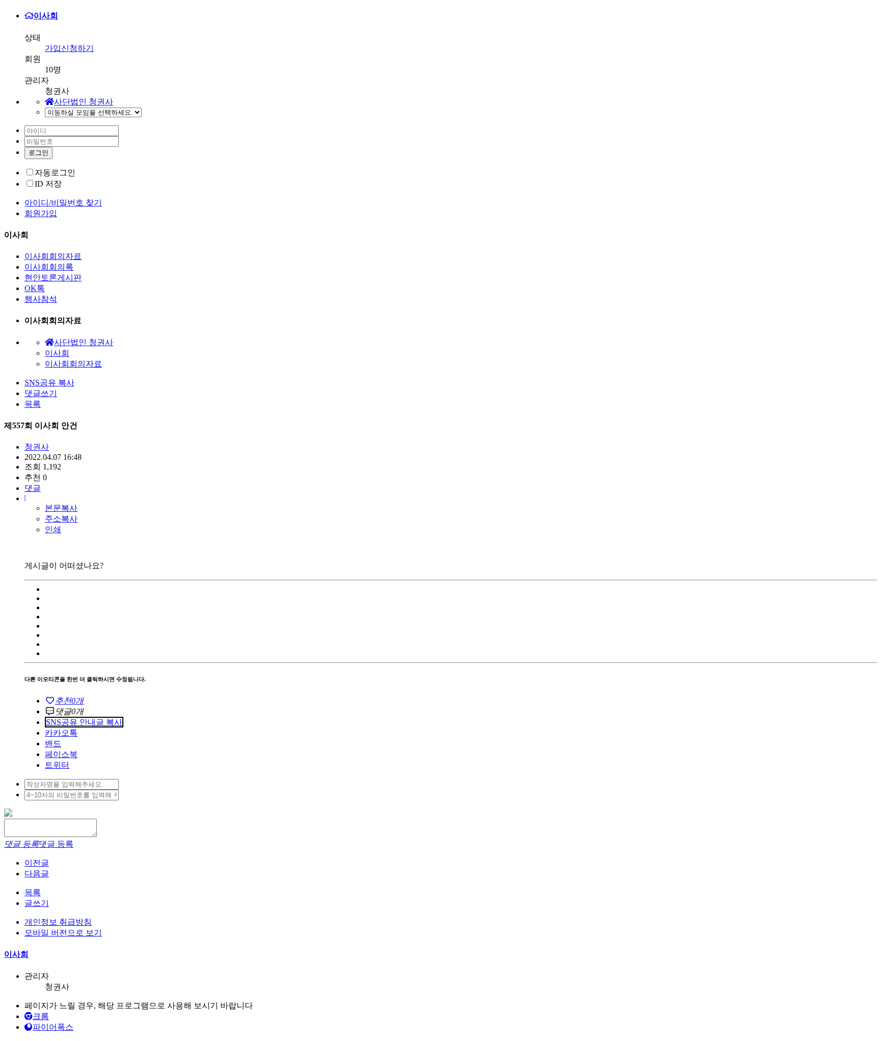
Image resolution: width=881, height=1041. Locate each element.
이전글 (36, 862)
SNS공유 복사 (49, 382)
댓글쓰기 (40, 393)
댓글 (32, 488)
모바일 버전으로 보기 (63, 932)
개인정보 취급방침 (58, 922)
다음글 (36, 873)
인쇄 (53, 529)
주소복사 (61, 518)
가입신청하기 (69, 48)
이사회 (46, 15)
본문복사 (61, 508)
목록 (32, 404)
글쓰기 (36, 903)
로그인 (38, 153)
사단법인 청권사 (83, 101)
